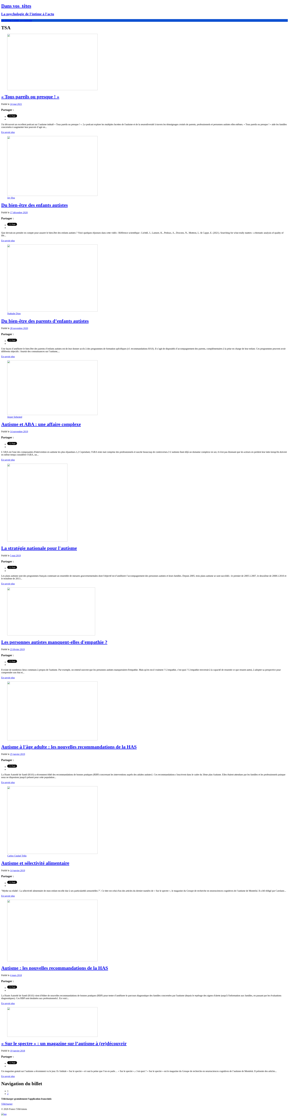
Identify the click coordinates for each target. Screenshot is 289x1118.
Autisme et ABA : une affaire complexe (41, 424)
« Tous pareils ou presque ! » (30, 96)
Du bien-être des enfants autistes (34, 205)
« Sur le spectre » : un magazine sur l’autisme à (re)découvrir (64, 1043)
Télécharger (6, 1104)
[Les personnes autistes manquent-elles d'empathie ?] (51, 634)
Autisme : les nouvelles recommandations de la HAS (54, 968)
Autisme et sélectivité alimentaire (35, 863)
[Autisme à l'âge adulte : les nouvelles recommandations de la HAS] (52, 739)
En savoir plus (8, 132)
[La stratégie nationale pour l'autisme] (37, 541)
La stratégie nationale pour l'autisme (39, 548)
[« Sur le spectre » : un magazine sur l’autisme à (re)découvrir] (52, 1036)
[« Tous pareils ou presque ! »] (52, 89)
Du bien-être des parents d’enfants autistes (45, 321)
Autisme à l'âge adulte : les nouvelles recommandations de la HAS (69, 747)
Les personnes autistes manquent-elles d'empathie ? (54, 642)
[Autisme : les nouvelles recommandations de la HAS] (52, 960)
